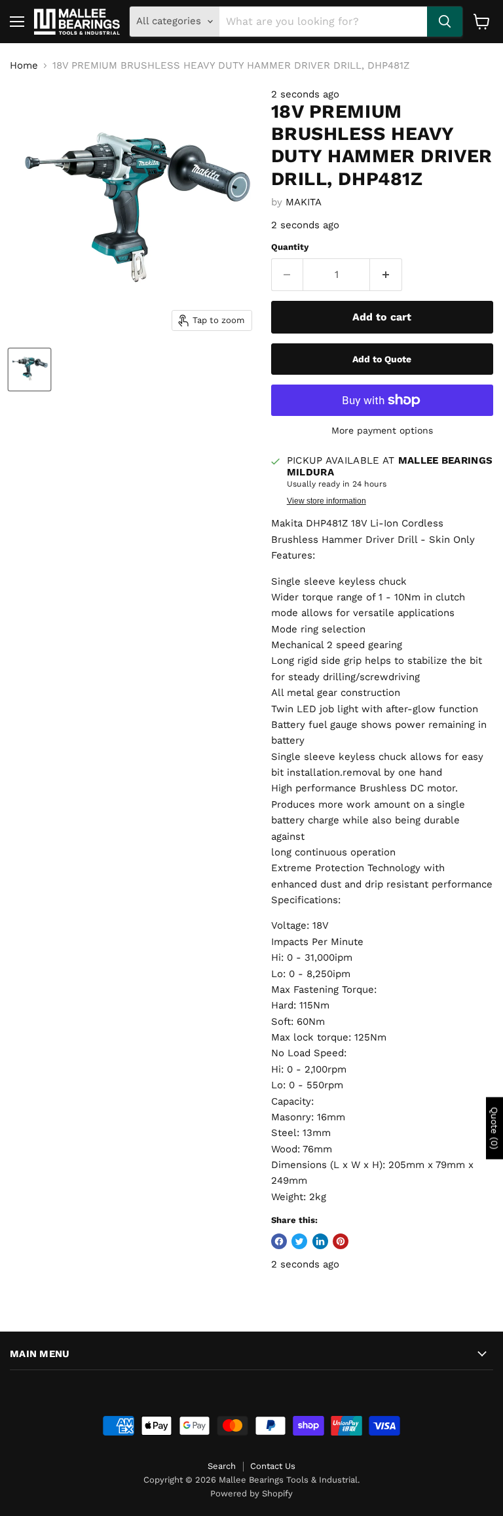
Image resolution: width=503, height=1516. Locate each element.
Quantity (289, 247)
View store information (326, 501)
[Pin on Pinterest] (340, 1241)
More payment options (382, 430)
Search (222, 1466)
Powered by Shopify (251, 1493)
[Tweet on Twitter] (299, 1241)
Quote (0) (494, 1128)
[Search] (444, 22)
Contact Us (272, 1466)
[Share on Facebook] (279, 1241)
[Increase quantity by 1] (386, 274)
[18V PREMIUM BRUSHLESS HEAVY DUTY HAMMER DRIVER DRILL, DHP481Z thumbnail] (29, 369)
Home (24, 65)
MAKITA (304, 202)
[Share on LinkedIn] (320, 1241)
